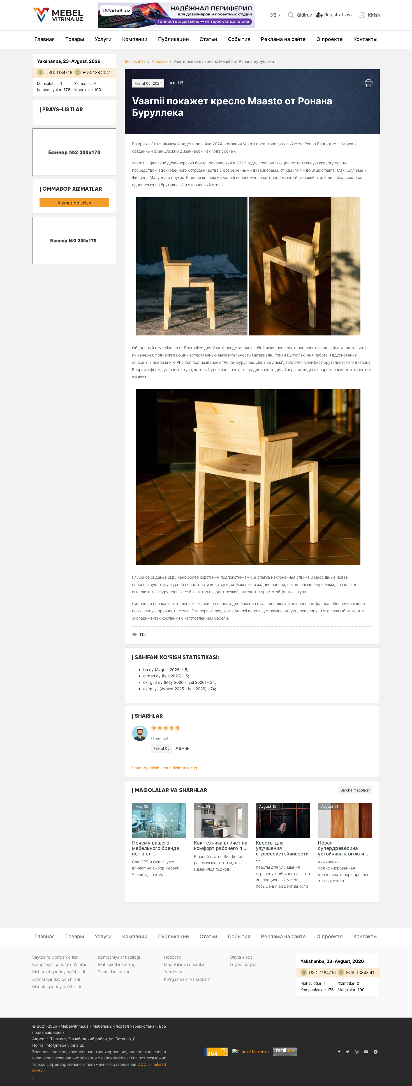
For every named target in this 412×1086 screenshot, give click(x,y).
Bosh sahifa (135, 61)
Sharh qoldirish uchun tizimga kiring (164, 767)
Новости (160, 61)
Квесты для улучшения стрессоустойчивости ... (282, 851)
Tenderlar (173, 971)
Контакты (365, 39)
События (239, 39)
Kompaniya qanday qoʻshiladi (60, 964)
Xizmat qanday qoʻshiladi (56, 979)
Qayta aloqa (241, 957)
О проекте (329, 39)
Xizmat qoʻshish (74, 203)
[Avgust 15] (283, 820)
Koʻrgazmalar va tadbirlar (187, 979)
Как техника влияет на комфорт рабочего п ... (221, 845)
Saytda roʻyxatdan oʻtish (55, 957)
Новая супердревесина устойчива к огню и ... (344, 848)
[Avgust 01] (345, 820)
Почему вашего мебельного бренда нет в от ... (155, 848)
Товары (74, 39)
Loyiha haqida (243, 964)
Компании (134, 39)
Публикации (173, 39)
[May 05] (159, 820)
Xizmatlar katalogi (114, 971)
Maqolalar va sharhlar (184, 964)
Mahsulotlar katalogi (117, 964)
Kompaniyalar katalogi (119, 957)
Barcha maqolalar (355, 790)
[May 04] (221, 820)
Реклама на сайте (283, 39)
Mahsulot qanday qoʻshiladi (58, 971)
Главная (44, 39)
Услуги (103, 39)
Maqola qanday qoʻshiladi (56, 986)
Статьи (208, 39)
